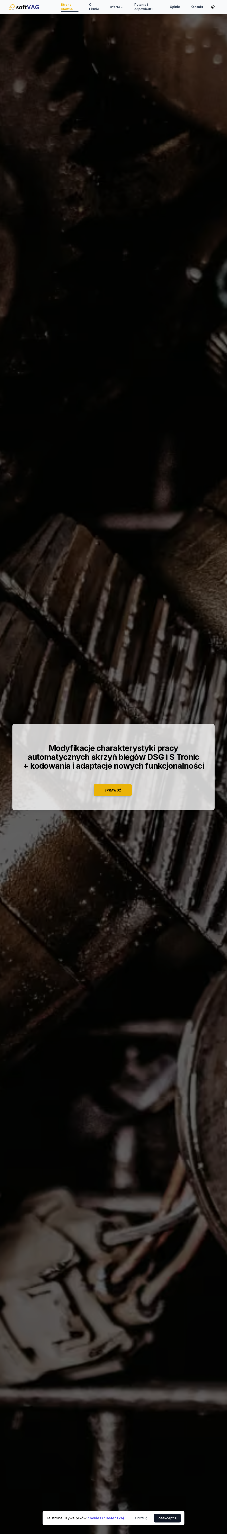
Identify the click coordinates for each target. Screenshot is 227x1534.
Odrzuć (141, 1518)
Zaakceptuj (167, 1518)
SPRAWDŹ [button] (112, 790)
